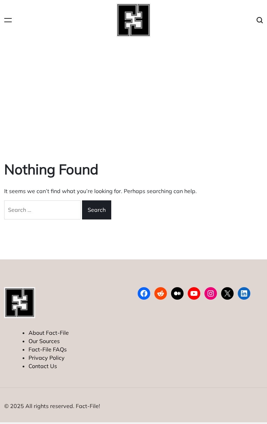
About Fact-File (49, 332)
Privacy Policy (47, 357)
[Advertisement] (133, 92)
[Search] (260, 20)
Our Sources (44, 341)
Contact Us (43, 366)
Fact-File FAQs (48, 349)
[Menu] (8, 20)
